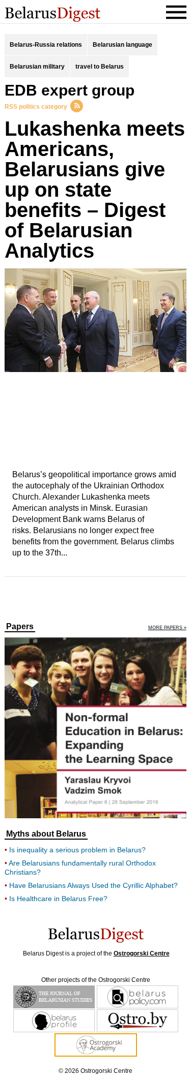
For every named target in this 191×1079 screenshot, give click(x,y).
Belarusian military (37, 66)
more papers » (167, 628)
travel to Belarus (99, 66)
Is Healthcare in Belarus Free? (58, 899)
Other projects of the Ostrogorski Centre (95, 980)
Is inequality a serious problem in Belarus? (77, 850)
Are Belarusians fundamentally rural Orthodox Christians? (80, 867)
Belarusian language (122, 44)
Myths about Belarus (46, 834)
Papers (20, 627)
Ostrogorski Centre (142, 953)
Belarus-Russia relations (46, 44)
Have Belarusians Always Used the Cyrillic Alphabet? (93, 885)
